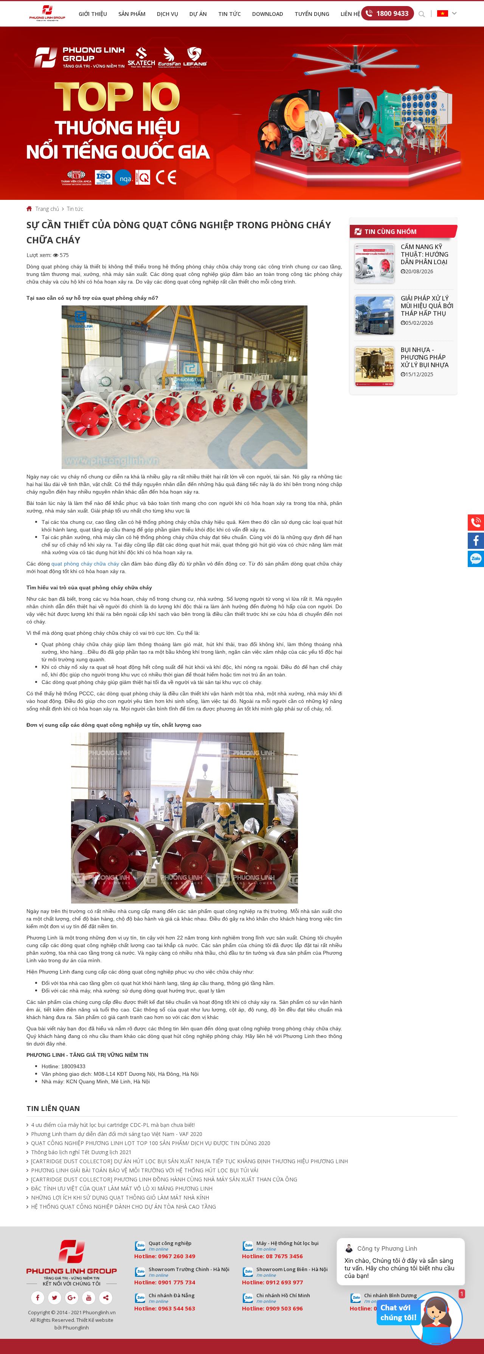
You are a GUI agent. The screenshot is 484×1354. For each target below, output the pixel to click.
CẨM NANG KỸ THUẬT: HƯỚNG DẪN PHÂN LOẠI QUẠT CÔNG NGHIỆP (424, 262)
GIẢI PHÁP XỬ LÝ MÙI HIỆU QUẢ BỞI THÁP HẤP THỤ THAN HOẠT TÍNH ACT (427, 313)
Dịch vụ (167, 13)
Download (267, 13)
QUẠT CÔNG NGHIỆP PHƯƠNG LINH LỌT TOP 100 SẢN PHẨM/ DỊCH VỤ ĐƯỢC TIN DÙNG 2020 (150, 1143)
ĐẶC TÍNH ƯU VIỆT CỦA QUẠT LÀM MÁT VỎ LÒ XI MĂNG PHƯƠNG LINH (122, 1188)
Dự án (198, 13)
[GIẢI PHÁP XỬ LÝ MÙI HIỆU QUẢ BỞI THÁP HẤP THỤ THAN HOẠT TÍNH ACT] (374, 315)
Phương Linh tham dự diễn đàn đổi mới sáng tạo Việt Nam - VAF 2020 (116, 1133)
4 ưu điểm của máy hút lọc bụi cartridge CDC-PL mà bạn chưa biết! (113, 1124)
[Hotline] (476, 522)
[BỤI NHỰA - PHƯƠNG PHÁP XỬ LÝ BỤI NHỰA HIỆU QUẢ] (374, 366)
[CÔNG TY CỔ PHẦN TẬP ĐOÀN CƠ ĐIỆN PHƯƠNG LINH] (71, 1260)
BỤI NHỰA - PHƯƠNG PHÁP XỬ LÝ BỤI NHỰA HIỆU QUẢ (425, 361)
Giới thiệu (93, 13)
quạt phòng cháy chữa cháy (85, 564)
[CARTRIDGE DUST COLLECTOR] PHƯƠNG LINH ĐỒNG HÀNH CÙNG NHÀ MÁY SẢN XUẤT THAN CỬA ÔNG (164, 1179)
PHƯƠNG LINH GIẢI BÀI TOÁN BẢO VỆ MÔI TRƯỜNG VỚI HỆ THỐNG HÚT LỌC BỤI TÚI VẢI (144, 1170)
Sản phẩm (132, 13)
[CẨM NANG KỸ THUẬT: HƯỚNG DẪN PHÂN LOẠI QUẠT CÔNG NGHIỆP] (374, 263)
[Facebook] (476, 541)
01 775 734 (180, 1282)
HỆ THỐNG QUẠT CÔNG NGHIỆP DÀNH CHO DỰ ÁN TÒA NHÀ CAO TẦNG (123, 1206)
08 (269, 1256)
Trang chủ (47, 208)
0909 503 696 (284, 1308)
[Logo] (49, 13)
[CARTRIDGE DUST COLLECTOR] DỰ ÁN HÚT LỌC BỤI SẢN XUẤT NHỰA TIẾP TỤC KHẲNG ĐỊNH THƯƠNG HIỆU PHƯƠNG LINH (189, 1161)
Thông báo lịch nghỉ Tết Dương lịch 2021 (81, 1152)
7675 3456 (288, 1256)
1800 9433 (392, 13)
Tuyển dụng (312, 13)
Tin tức (229, 13)
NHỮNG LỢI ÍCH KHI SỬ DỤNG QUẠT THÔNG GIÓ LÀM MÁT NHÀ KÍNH (120, 1197)
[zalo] (476, 559)
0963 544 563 (176, 1308)
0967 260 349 (176, 1256)
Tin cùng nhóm (391, 231)
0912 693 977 (284, 1282)
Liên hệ (350, 13)
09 (161, 1282)
